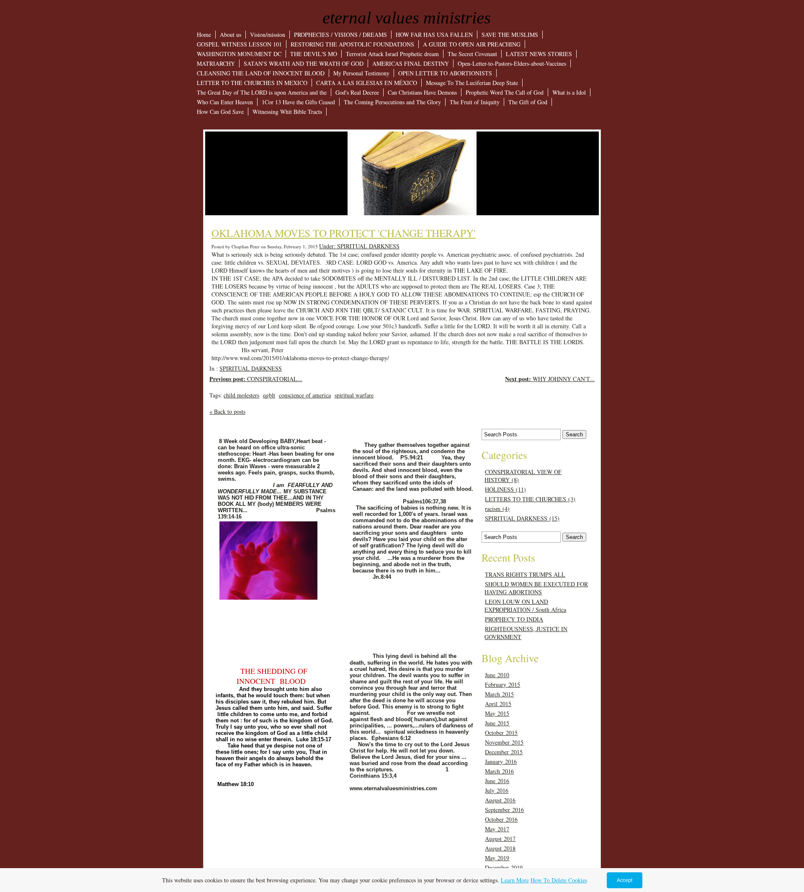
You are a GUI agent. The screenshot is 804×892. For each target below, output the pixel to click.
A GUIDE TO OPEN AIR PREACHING (472, 44)
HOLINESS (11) (505, 489)
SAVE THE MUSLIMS (510, 35)
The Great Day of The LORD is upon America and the (262, 92)
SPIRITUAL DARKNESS (250, 368)
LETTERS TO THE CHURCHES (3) (530, 499)
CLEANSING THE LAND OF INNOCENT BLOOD (261, 73)
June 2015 (497, 723)
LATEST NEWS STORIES (539, 54)
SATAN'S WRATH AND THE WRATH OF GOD (303, 63)
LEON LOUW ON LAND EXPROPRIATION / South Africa (525, 606)
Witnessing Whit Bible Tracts (287, 112)
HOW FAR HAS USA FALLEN (434, 35)
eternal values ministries (406, 17)
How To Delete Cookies (559, 880)
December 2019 (504, 867)
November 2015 (504, 742)
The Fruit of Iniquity (475, 102)
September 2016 (504, 810)
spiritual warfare (354, 395)
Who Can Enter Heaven (225, 102)
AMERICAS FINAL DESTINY (410, 63)
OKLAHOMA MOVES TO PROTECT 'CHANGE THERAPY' (343, 233)
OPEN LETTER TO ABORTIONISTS (445, 73)
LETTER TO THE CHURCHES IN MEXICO (252, 83)
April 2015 (498, 704)
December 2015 (504, 752)
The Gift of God (527, 102)
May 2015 (497, 713)
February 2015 (502, 684)
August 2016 (500, 800)
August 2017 (500, 839)
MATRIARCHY (216, 63)
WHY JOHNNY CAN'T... (550, 379)
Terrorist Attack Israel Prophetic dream (392, 54)
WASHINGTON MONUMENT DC (239, 54)
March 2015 (499, 694)
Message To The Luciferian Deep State (472, 83)
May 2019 (497, 858)
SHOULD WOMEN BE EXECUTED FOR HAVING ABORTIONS (536, 588)
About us (230, 35)
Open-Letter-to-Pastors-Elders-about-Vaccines (512, 63)
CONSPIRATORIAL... (255, 379)
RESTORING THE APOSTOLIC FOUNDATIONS (352, 44)
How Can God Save (220, 112)
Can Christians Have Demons (422, 92)
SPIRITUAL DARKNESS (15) (522, 518)
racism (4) (497, 509)
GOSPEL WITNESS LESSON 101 (239, 44)
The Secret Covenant (472, 54)
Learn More (515, 880)
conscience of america (305, 395)
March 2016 (499, 771)
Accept (624, 880)
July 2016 (496, 790)
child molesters (241, 395)
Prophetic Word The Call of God (505, 92)
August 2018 (500, 848)
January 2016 (501, 762)
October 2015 (501, 733)
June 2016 (497, 781)
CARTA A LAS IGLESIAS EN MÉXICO (366, 83)
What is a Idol (569, 92)
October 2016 (501, 819)
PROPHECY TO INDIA (514, 619)
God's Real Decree (357, 92)
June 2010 (497, 675)
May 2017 (497, 829)
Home (204, 35)
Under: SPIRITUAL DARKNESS (359, 246)
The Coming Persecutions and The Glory (392, 102)
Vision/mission (267, 35)
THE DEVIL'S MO (313, 54)
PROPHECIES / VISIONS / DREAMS (340, 35)
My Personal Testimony (361, 73)
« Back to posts (227, 411)
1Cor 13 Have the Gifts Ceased (298, 102)
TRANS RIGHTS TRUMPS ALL (525, 574)
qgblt (269, 395)
